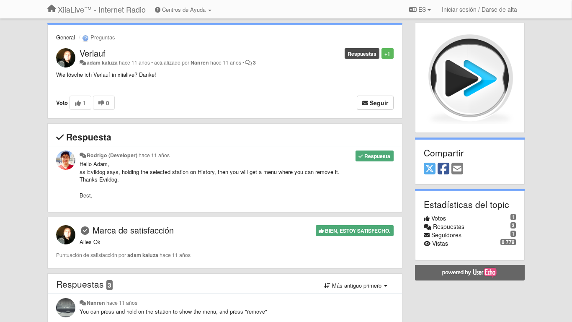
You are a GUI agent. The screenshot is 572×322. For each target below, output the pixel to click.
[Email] (457, 169)
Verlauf (93, 53)
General (65, 37)
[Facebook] (443, 169)
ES (422, 9)
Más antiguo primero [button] (356, 285)
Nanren (200, 62)
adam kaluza (102, 62)
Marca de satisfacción (133, 230)
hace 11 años (154, 155)
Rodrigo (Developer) (112, 155)
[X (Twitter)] (429, 169)
